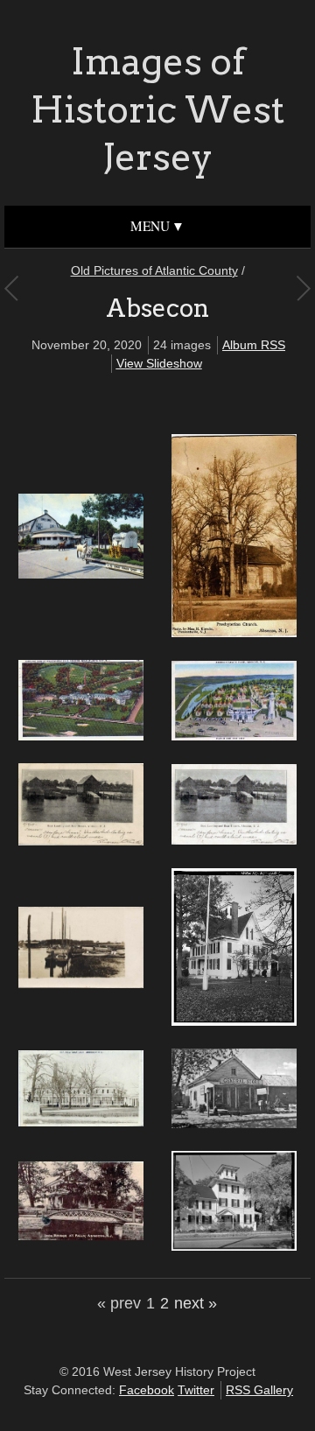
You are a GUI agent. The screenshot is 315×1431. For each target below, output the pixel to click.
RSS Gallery (259, 1390)
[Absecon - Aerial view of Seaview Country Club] (81, 736)
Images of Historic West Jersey (157, 109)
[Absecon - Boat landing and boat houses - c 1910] (234, 840)
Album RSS (253, 345)
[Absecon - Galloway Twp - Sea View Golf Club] (81, 1122)
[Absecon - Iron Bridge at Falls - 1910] (81, 1236)
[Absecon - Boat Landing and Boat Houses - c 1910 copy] (81, 841)
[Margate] (11, 288)
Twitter (196, 1390)
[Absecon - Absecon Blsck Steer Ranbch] (81, 574)
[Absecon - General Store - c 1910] (234, 1124)
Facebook (146, 1390)
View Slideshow (159, 363)
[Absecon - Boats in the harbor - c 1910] (81, 984)
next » (195, 1303)
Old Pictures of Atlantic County (154, 270)
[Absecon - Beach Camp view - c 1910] (234, 736)
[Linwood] (303, 288)
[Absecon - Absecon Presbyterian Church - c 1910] (234, 633)
